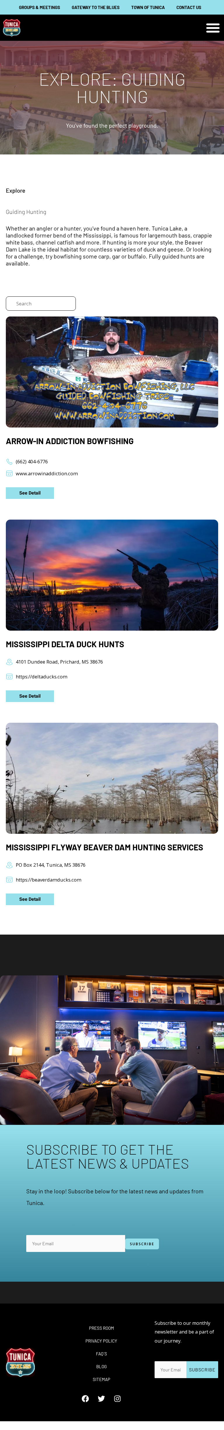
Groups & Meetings (39, 7)
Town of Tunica (148, 7)
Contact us (188, 7)
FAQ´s (101, 1353)
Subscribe (142, 1243)
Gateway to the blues (96, 7)
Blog (101, 1366)
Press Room (101, 1328)
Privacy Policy (101, 1340)
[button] (213, 28)
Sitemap (101, 1379)
